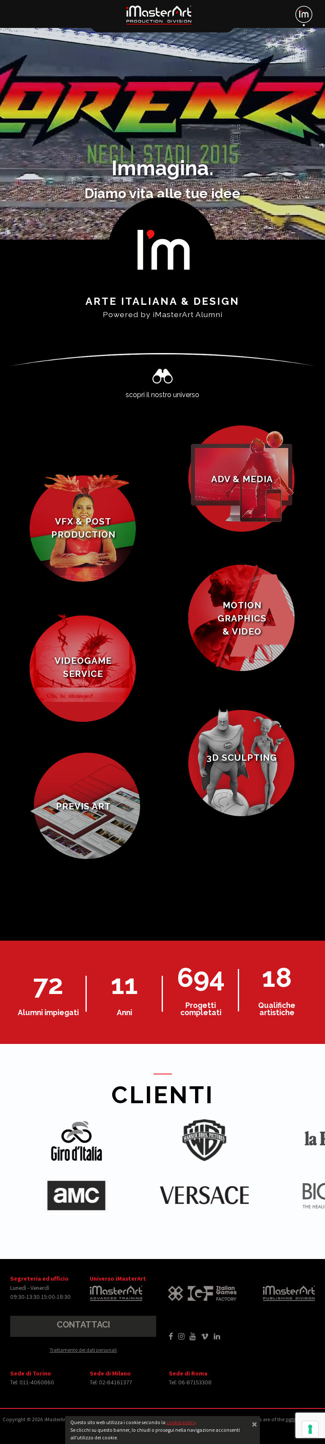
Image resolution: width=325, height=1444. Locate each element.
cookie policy (181, 1422)
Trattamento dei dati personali (83, 1350)
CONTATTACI (83, 1325)
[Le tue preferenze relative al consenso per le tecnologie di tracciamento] (310, 1429)
